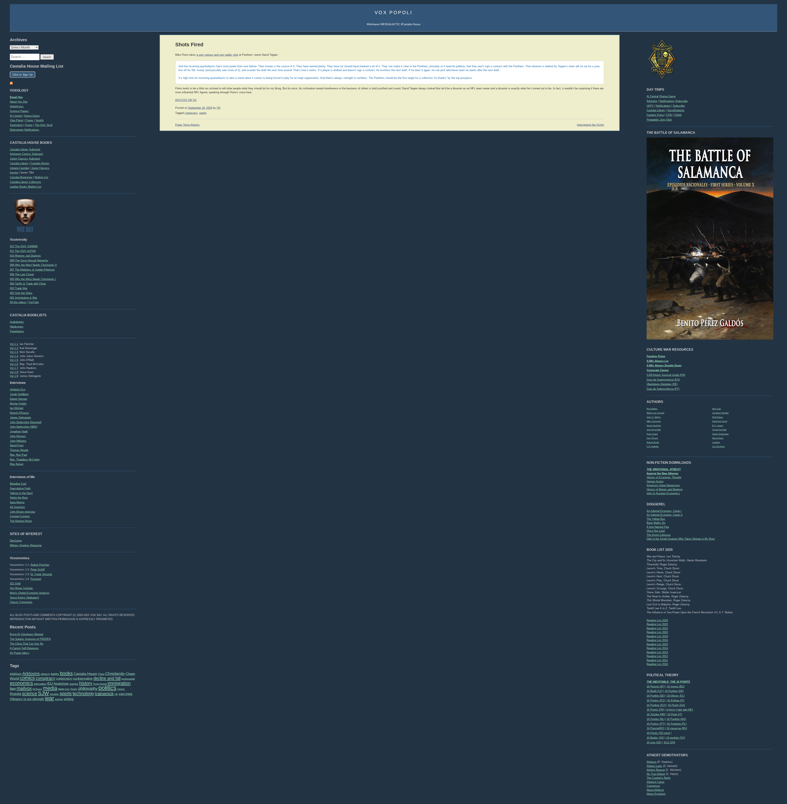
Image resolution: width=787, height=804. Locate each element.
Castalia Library (656, 110)
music (73, 689)
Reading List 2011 (657, 660)
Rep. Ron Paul (18, 454)
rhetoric (121, 689)
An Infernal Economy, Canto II (664, 514)
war (49, 698)
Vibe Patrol (16, 120)
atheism (45, 674)
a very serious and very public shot (217, 54)
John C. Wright (654, 417)
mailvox (24, 688)
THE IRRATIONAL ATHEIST (664, 469)
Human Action (655, 481)
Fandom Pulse (655, 115)
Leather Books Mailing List (25, 186)
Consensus (653, 785)
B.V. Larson (717, 425)
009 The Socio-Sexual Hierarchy (29, 260)
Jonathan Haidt (19, 431)
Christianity (115, 673)
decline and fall (107, 678)
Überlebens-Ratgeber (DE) (662, 384)
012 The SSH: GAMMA (24, 246)
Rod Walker (652, 409)
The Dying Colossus (659, 534)
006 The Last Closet (22, 274)
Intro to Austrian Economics (663, 493)
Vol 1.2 (14, 348)
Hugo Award (100, 684)
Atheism (651, 761)
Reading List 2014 (657, 648)
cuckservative (83, 678)
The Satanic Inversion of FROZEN (30, 639)
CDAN (677, 115)
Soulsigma (16, 125)
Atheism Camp (655, 782)
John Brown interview (22, 511)
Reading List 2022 (657, 628)
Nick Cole (716, 409)
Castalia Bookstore (21, 177)
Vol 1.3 (14, 352)
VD (218, 108)
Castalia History (40, 163)
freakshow (61, 683)
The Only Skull (43, 125)
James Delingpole (20, 417)
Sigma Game (668, 96)
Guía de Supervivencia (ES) (663, 379)
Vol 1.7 (14, 368)
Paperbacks (17, 331)
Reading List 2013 (657, 652)
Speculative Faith (20, 488)
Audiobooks (17, 321)
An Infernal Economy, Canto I (664, 511)
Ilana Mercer (17, 502)
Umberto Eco (17, 389)
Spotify (39, 120)
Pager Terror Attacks (187, 125)
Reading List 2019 (657, 636)
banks (55, 674)
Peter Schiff (38, 569)
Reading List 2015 (657, 644)
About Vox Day (19, 101)
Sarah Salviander (720, 434)
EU (50, 683)
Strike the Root (19, 497)
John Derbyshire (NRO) (23, 426)
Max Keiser (16, 464)
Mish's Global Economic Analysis (29, 592)
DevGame (16, 540)
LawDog (716, 442)
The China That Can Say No (26, 643)
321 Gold (15, 583)
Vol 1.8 (14, 372)
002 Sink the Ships (21, 293)
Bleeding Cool (18, 483)
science (29, 693)
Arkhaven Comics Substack (26, 153)
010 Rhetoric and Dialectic (25, 255)
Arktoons (652, 101)
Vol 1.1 (14, 344)
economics (21, 683)
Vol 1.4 (14, 356)
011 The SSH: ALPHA (23, 251)
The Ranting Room (21, 521)
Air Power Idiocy (19, 652)
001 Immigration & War (23, 297)
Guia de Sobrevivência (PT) (663, 388)
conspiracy (45, 678)
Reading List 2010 (657, 664)
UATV (650, 105)
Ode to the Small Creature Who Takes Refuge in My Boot (681, 538)
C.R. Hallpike (653, 446)
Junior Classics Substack (25, 158)
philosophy (88, 688)
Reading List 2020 (657, 632)
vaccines (125, 694)
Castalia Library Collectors (25, 182)
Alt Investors (17, 507)
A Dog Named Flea (658, 526)
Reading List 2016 (657, 640)
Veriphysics (17, 106)
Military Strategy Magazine (26, 545)
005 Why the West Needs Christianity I (33, 279)
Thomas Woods (19, 450)
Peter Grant (652, 434)
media (50, 688)
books (66, 673)
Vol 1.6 (14, 364)
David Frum (17, 445)
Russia (15, 694)
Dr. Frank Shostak (41, 574)
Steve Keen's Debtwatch (24, 597)
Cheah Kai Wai (719, 430)
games (73, 683)
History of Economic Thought (664, 477)
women (59, 699)
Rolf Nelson (717, 417)
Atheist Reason (656, 769)
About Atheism (655, 790)
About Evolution (656, 793)
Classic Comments (21, 602)
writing (69, 699)
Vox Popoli (394, 12)
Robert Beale (653, 442)
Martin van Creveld (655, 413)
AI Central (652, 96)
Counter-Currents (20, 516)
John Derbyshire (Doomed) (25, 422)
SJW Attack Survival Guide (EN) (666, 374)
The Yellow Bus (656, 519)
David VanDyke (654, 425)
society (54, 694)
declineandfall (128, 679)
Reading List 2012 (657, 656)
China (101, 674)
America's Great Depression (663, 485)
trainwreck (104, 693)
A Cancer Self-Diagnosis (24, 648)
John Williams (18, 440)
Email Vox (16, 97)
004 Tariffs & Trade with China (28, 283)
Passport (36, 579)
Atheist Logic (654, 766)
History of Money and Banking (664, 489)
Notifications (667, 101)
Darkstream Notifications (24, 129)
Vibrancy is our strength (27, 699)
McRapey (37, 689)
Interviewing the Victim (590, 125)
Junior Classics (40, 168)
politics (107, 687)
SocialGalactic (676, 110)
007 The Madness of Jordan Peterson (32, 269)
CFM (669, 115)
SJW (43, 693)
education (40, 683)
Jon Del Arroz (718, 446)
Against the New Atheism (662, 473)
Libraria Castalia (19, 168)
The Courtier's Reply (659, 777)
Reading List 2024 (657, 620)
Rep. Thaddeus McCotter (25, 459)
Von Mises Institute (21, 588)
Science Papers (19, 111)
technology (83, 693)
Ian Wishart (16, 408)
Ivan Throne (652, 438)
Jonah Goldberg (19, 394)
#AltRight (16, 674)
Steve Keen (717, 438)
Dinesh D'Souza (19, 412)
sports (66, 693)
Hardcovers (16, 326)
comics (27, 678)
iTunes (29, 120)
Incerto (14, 172)
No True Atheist (656, 774)
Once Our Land (656, 530)
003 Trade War (18, 288)
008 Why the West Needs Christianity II (33, 264)
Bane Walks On (656, 522)
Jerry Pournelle (654, 430)
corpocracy (64, 678)
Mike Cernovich (654, 421)
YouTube (33, 302)
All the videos (18, 302)
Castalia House (85, 674)
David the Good (719, 421)
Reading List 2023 (657, 624)
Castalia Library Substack (25, 149)
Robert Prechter (40, 564)
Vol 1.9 (14, 376)
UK (116, 694)
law (13, 688)
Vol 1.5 (14, 360)
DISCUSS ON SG (186, 100)
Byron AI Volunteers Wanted (26, 634)
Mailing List (41, 177)
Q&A (659, 119)
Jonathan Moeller (720, 413)
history (85, 683)
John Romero (18, 436)
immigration (119, 683)
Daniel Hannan (18, 398)
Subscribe (682, 101)
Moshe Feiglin (18, 403)
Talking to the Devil (21, 493)
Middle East (63, 689)
